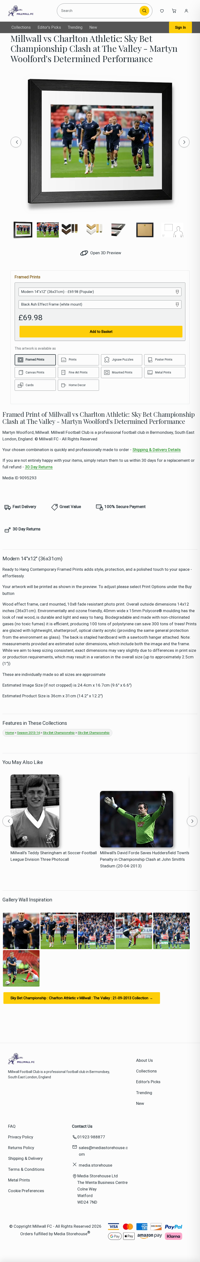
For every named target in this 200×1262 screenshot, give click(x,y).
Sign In (180, 27)
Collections (21, 27)
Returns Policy (21, 1147)
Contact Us (82, 1126)
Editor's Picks (49, 27)
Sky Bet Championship (59, 733)
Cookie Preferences (26, 1190)
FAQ (12, 1126)
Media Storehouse (70, 1233)
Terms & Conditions (26, 1169)
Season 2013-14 (28, 733)
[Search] (144, 11)
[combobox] (99, 10)
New (93, 27)
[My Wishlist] (162, 10)
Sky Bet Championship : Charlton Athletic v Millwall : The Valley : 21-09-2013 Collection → (81, 998)
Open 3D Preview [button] (105, 252)
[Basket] (174, 10)
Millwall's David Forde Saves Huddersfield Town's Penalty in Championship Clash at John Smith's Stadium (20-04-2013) (144, 859)
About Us (144, 1060)
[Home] (30, 10)
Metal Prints (19, 1180)
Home (9, 733)
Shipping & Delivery (25, 1158)
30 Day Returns (39, 466)
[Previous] (15, 142)
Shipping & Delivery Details (156, 449)
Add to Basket (101, 331)
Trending (75, 27)
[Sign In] (186, 10)
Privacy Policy (20, 1137)
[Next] (184, 142)
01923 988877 (91, 1137)
